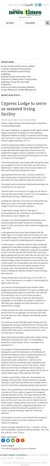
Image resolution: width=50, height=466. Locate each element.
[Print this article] (13, 440)
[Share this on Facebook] (3, 440)
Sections (10, 23)
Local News (30, 23)
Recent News (9, 61)
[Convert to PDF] (18, 440)
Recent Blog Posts (12, 94)
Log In (45, 4)
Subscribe (19, 458)
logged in (15, 448)
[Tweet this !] (8, 440)
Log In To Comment (40, 455)
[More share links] (23, 440)
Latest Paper (7, 458)
